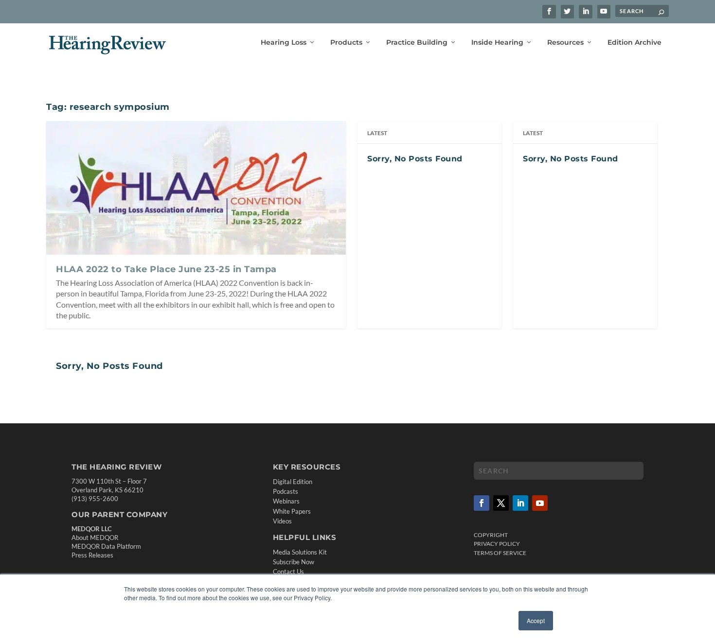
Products (346, 42)
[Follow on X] (501, 503)
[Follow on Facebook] (481, 503)
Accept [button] (536, 620)
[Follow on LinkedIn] (520, 503)
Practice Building (416, 42)
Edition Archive (634, 42)
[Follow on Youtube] (540, 503)
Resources (565, 42)
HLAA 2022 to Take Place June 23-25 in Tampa (166, 269)
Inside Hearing (497, 42)
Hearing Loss (283, 42)
